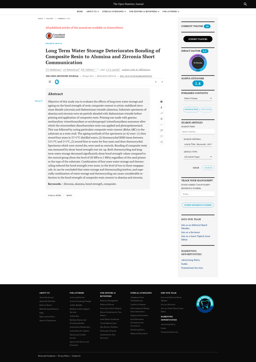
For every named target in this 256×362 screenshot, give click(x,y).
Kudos (184, 263)
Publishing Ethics (137, 330)
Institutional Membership (80, 327)
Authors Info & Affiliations (136, 69)
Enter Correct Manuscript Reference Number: (195, 186)
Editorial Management (109, 300)
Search (208, 168)
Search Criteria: (192, 139)
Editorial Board (45, 305)
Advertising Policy (190, 259)
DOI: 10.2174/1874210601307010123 (136, 76)
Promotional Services (192, 267)
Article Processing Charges (80, 301)
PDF (70, 195)
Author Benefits (76, 305)
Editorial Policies (107, 304)
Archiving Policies (77, 297)
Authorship (74, 316)
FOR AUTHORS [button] (170, 11)
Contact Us (76, 356)
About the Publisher (47, 301)
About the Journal (46, 297)
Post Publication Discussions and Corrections (137, 322)
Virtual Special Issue (108, 323)
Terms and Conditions (46, 356)
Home (80, 11)
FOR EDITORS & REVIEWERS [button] (143, 11)
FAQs (41, 313)
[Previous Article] (156, 82)
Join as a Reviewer (190, 232)
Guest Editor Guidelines (109, 319)
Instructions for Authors (79, 331)
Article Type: (191, 152)
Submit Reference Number (198, 205)
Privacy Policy (63, 356)
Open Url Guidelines (47, 320)
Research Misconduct (139, 333)
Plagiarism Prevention (139, 315)
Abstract (38, 101)
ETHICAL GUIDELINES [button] (113, 11)
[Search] (245, 4)
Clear (196, 168)
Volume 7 (50, 19)
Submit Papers (197, 39)
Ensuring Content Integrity (110, 308)
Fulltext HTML (54, 195)
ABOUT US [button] (91, 11)
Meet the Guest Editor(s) (49, 309)
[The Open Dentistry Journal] (205, 304)
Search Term (188, 126)
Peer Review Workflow (109, 327)
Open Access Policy (47, 316)
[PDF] (57, 82)
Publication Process (108, 331)
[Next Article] (162, 82)
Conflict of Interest (138, 304)
